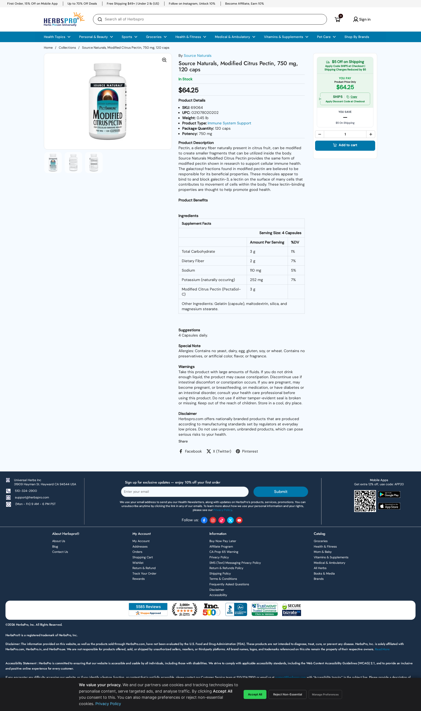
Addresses (140, 546)
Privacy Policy (219, 557)
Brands (319, 579)
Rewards (138, 579)
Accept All (255, 694)
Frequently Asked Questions (229, 584)
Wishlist (137, 563)
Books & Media (324, 573)
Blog (55, 546)
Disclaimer (216, 590)
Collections (67, 47)
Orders (137, 552)
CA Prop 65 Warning (223, 552)
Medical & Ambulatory (329, 563)
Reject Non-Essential (287, 694)
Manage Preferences (325, 694)
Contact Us (60, 552)
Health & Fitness (325, 546)
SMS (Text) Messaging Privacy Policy (235, 563)
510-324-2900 (26, 491)
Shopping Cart (142, 557)
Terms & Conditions (223, 579)
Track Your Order (144, 573)
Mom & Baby (323, 552)
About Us (58, 541)
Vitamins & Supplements (331, 557)
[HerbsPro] (64, 19)
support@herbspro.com (32, 497)
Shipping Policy (220, 573)
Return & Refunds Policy (226, 568)
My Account (141, 541)
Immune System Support (229, 123)
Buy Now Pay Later (222, 541)
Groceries (321, 541)
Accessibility (218, 595)
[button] (337, 19)
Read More (382, 649)
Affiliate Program (221, 546)
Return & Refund (144, 568)
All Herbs (320, 568)
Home (48, 47)
